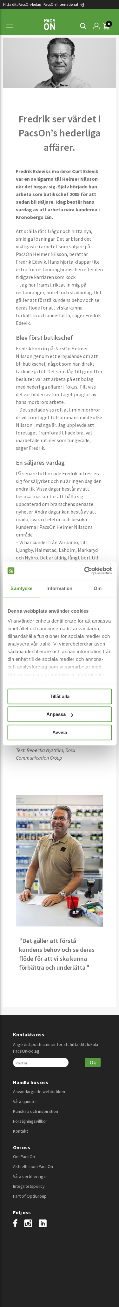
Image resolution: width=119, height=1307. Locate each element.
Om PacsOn (24, 1156)
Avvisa (59, 732)
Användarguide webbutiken (39, 1091)
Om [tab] (98, 588)
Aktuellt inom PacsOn (33, 1166)
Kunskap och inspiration (35, 1111)
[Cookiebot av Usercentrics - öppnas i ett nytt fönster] (85, 570)
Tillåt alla (59, 696)
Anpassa (56, 714)
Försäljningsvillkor (30, 1121)
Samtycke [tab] (21, 588)
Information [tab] (59, 588)
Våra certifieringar (30, 1176)
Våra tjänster (25, 1101)
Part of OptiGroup (30, 1196)
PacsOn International (61, 4)
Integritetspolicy (29, 1186)
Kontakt (20, 1131)
